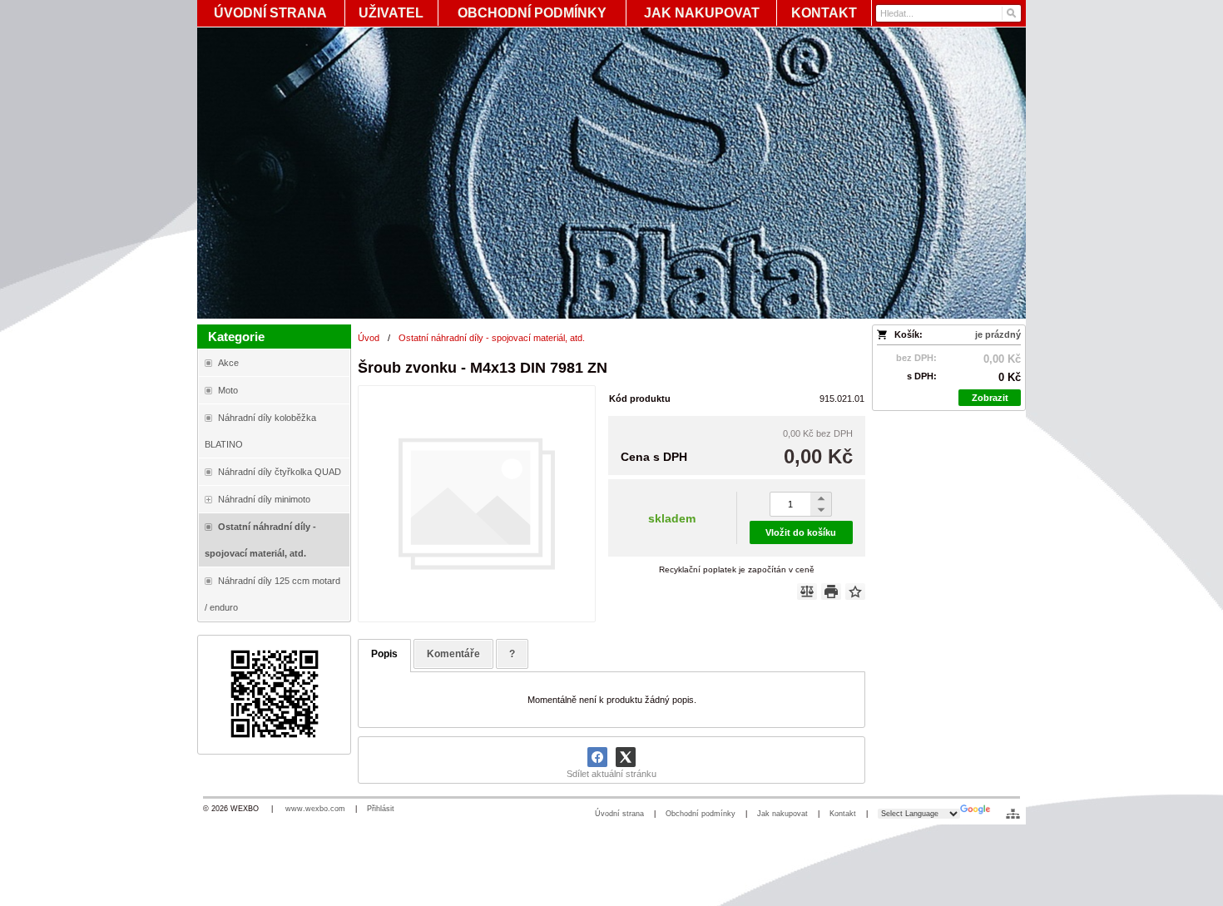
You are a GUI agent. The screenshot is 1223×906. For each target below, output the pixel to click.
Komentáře (453, 654)
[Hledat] (1010, 13)
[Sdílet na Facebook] (597, 757)
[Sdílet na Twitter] (626, 757)
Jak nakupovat (782, 813)
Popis (384, 654)
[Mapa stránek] (1013, 814)
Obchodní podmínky (700, 813)
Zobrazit (990, 398)
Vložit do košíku (800, 532)
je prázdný (998, 334)
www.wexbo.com (315, 809)
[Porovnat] (807, 591)
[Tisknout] (831, 591)
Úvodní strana (619, 813)
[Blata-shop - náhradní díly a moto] (611, 173)
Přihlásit (380, 809)
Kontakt (842, 813)
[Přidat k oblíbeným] (855, 591)
